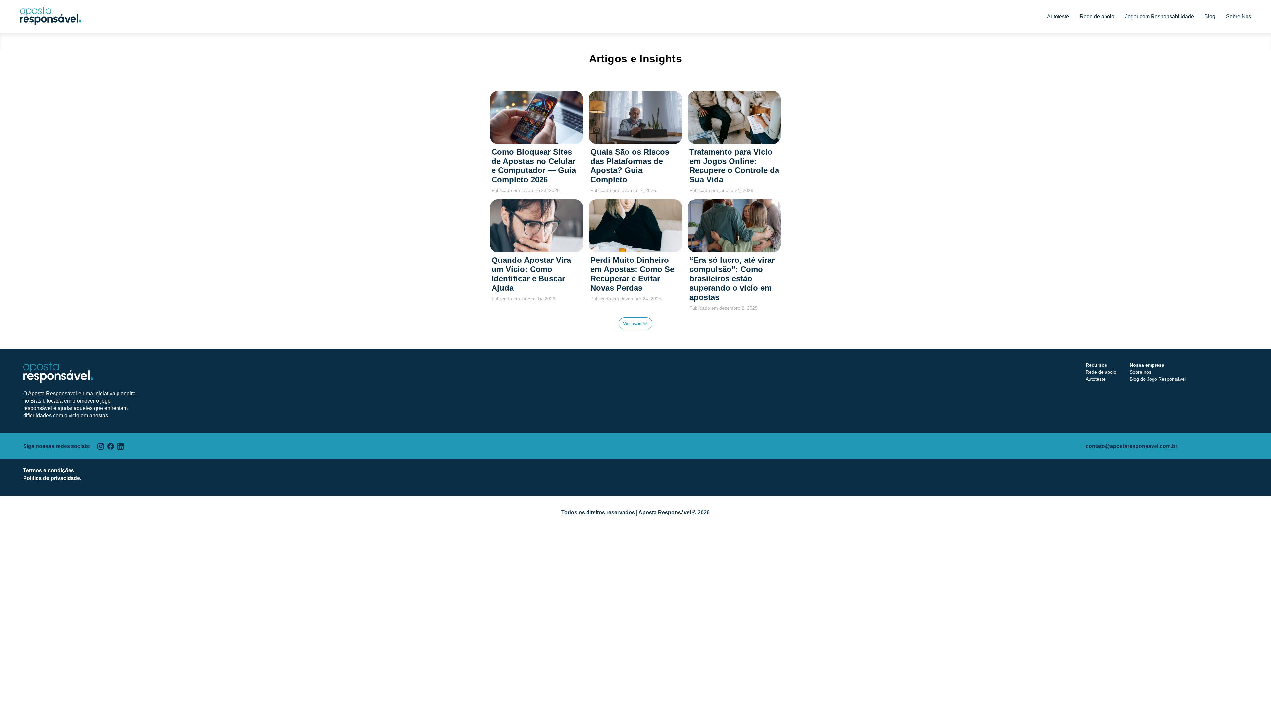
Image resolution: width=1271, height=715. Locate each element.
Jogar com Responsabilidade (1159, 16)
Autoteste (1058, 16)
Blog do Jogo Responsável (1158, 379)
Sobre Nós (1238, 16)
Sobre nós (1140, 372)
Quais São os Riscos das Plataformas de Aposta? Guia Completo (629, 165)
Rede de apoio (1097, 16)
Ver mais (633, 323)
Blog (1209, 16)
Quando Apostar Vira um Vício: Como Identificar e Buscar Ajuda (531, 274)
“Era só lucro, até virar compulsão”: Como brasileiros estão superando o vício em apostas (732, 279)
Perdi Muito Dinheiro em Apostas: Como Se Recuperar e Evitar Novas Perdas (632, 274)
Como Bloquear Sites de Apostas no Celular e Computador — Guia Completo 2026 (534, 165)
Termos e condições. (49, 470)
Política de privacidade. (52, 478)
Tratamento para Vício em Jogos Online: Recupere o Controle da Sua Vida (734, 165)
